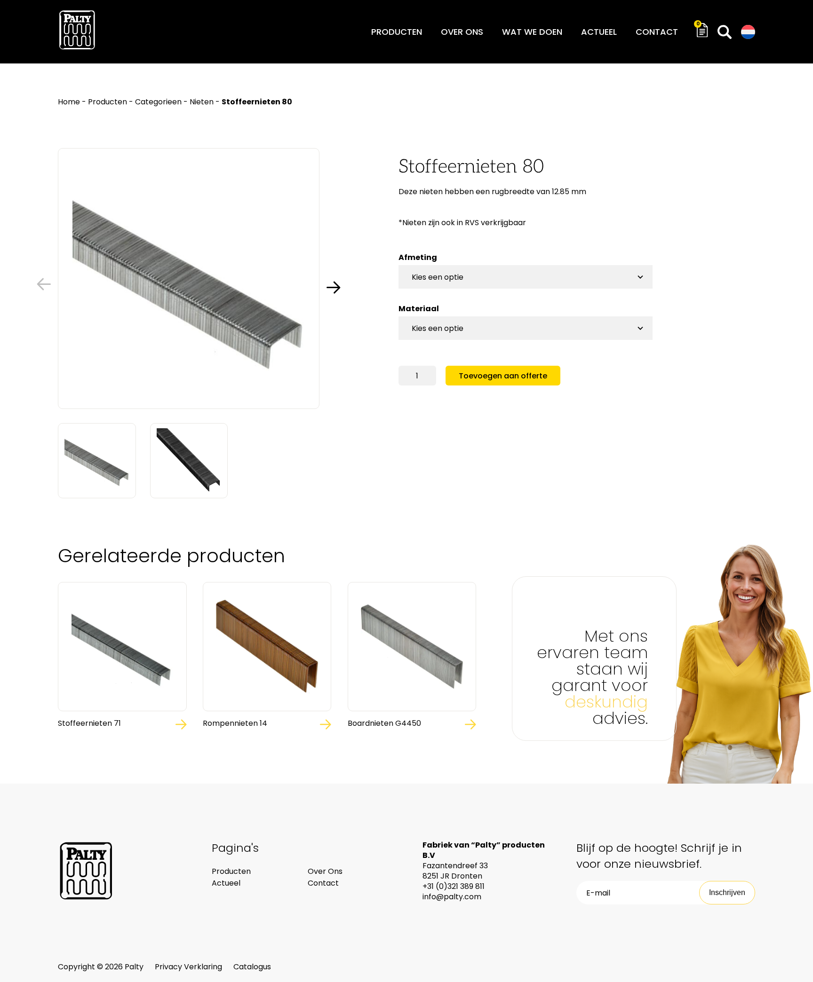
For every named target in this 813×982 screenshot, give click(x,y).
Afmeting (418, 257)
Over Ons (325, 871)
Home (69, 101)
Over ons (462, 32)
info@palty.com (451, 896)
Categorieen (158, 101)
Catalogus (252, 966)
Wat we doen (532, 32)
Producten (396, 32)
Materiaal (419, 308)
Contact (657, 32)
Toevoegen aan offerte (503, 375)
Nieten (202, 101)
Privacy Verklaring (189, 966)
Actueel (599, 32)
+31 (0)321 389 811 (453, 886)
